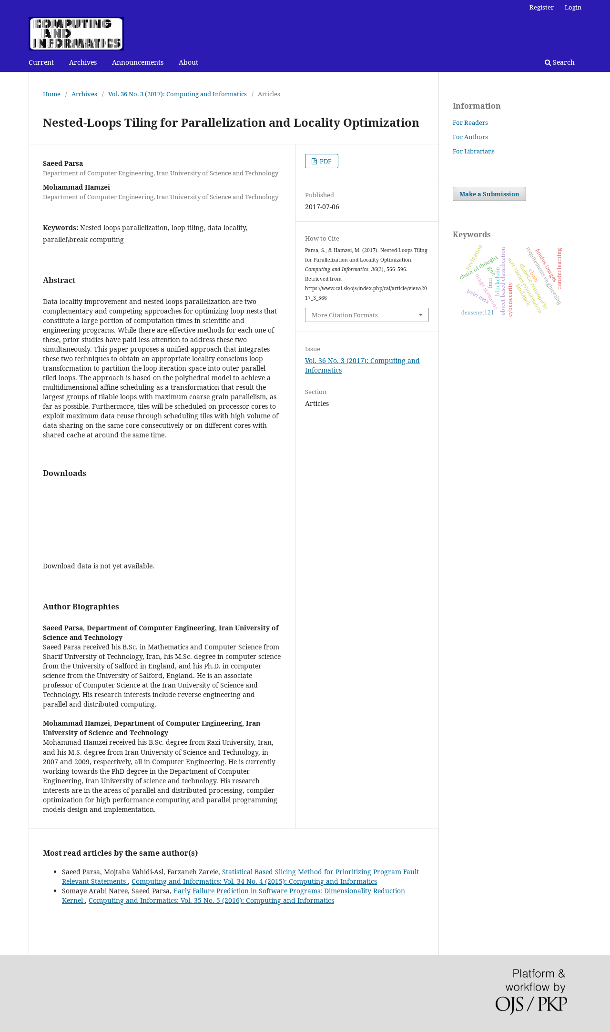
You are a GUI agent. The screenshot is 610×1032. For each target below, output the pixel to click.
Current (41, 62)
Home (52, 94)
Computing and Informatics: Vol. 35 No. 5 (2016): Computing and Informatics (211, 900)
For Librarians (474, 151)
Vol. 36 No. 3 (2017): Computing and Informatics (177, 94)
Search (563, 62)
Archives (83, 62)
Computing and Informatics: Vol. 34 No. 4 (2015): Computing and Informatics (254, 881)
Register (541, 7)
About (188, 62)
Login (573, 7)
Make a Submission (489, 194)
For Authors (470, 136)
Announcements (137, 62)
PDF (325, 161)
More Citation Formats (345, 315)
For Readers (470, 122)
